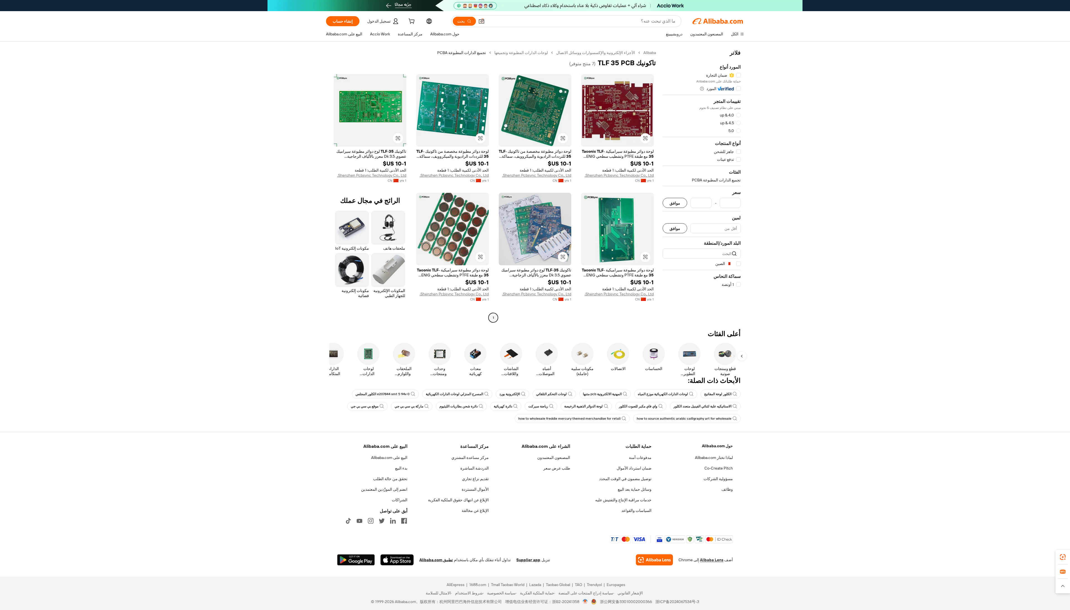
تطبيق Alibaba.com (436, 560)
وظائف (727, 489)
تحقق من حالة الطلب (390, 479)
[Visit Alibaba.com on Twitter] (381, 520)
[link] (1063, 557)
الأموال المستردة (475, 489)
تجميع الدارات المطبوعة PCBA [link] (461, 52)
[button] (481, 21)
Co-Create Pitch (718, 468)
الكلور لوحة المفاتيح (717, 394)
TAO (578, 584)
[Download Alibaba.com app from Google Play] (356, 559)
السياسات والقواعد (636, 510)
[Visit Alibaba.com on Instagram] (370, 520)
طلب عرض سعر (556, 468)
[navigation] (702, 186)
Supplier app (528, 560)
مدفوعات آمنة (640, 457)
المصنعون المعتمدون (553, 457)
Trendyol (594, 584)
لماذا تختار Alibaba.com (714, 457)
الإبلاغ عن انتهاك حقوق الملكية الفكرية (458, 500)
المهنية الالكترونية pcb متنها (602, 394)
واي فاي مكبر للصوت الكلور (638, 406)
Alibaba (649, 52)
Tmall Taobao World (507, 584)
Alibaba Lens (711, 560)
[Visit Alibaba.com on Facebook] (404, 520)
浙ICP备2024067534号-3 (677, 601)
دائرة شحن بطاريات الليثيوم (458, 406)
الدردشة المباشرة (474, 468)
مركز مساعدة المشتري (470, 457)
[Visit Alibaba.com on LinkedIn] (393, 520)
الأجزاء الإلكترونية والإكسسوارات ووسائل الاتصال (595, 52)
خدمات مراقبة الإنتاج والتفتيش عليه (623, 500)
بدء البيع (401, 468)
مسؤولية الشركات (718, 479)
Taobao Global (558, 584)
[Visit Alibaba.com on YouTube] (359, 520)
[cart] (411, 22)
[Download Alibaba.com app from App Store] (397, 559)
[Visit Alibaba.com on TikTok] (348, 520)
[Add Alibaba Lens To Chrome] (654, 559)
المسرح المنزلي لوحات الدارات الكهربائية (454, 394)
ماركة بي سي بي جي (409, 406)
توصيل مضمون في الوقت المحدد (625, 479)
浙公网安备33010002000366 (626, 601)
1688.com (477, 584)
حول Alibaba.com (717, 446)
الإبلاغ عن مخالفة (475, 510)
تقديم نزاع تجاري (475, 479)
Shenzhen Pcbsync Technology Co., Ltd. (619, 175)
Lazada (535, 584)
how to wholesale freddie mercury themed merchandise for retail (569, 419)
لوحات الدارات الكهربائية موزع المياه (663, 394)
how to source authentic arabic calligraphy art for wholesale (684, 419)
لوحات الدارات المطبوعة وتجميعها (521, 52)
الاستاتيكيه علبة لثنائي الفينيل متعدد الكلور (702, 406)
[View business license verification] (585, 601)
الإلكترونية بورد (509, 394)
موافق (675, 203)
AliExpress (456, 584)
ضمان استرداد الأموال (634, 468)
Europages (616, 584)
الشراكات (399, 500)
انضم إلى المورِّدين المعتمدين (384, 489)
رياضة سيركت (538, 406)
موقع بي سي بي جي (364, 406)
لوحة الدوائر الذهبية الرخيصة (583, 406)
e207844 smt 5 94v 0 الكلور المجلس (383, 394)
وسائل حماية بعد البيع (634, 489)
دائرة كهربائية (503, 406)
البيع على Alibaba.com (389, 457)
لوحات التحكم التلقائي (551, 394)
